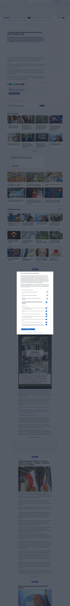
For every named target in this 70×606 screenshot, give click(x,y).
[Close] (51, 273)
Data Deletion (30, 332)
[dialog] (35, 303)
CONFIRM (28, 329)
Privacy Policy (40, 332)
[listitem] (35, 289)
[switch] (47, 292)
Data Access (35, 332)
